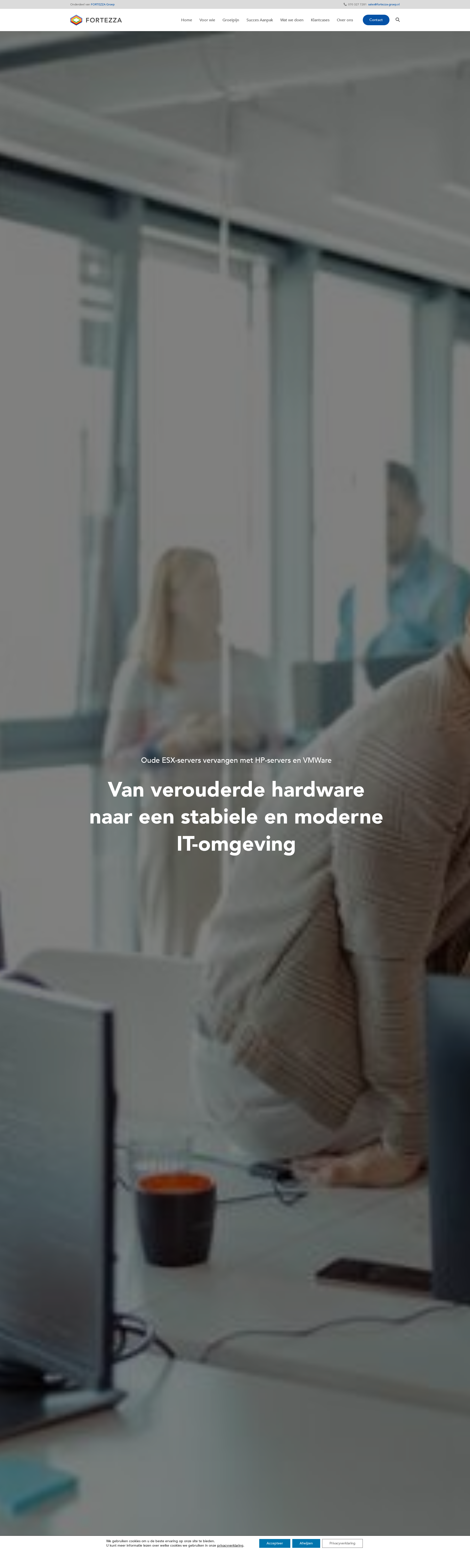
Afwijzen (306, 1543)
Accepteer (275, 1543)
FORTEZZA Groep (103, 4)
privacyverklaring (230, 1545)
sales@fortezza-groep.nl (384, 4)
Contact (376, 19)
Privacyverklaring (342, 1543)
